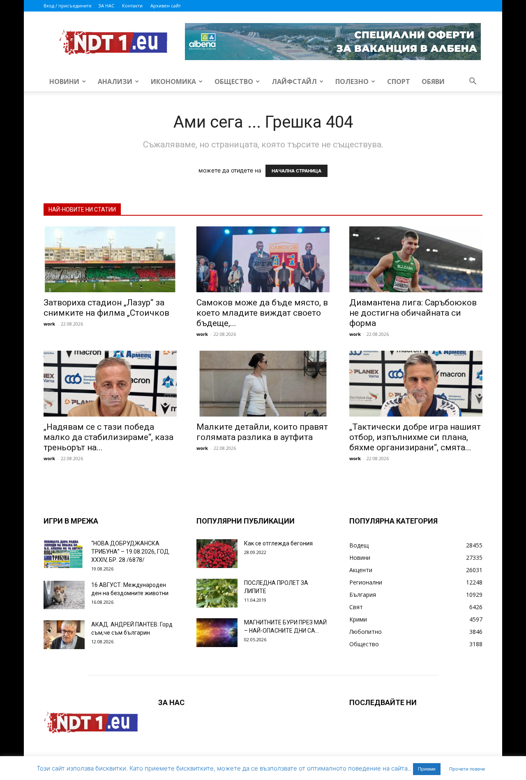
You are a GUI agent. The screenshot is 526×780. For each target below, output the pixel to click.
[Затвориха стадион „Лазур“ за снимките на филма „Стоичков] (110, 259)
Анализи (115, 81)
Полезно (352, 81)
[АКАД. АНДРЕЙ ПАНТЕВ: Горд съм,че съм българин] (64, 634)
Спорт (398, 81)
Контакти (132, 5)
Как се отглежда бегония (278, 543)
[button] (472, 82)
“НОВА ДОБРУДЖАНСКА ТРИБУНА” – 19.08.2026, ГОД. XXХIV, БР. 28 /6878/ (130, 551)
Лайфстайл (294, 81)
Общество (234, 81)
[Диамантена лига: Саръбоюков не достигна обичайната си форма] (415, 259)
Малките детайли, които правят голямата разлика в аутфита (262, 432)
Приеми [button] (427, 769)
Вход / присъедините (68, 5)
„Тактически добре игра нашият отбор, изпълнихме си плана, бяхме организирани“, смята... (415, 437)
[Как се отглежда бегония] (217, 553)
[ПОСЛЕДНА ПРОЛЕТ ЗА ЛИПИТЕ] (217, 593)
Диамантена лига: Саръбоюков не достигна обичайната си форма (413, 313)
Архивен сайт (165, 5)
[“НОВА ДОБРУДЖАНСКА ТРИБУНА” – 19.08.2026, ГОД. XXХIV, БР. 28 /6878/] (64, 553)
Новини (64, 81)
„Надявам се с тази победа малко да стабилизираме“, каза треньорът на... (108, 437)
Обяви (433, 81)
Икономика (173, 81)
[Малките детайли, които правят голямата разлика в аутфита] (263, 384)
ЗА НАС (106, 5)
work (49, 324)
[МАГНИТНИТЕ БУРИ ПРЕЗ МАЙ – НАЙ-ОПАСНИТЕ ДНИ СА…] (217, 632)
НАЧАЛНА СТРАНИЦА (296, 171)
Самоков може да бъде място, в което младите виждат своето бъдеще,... (262, 313)
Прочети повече (467, 769)
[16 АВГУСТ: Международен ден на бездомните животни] (64, 595)
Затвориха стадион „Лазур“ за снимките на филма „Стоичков (106, 308)
